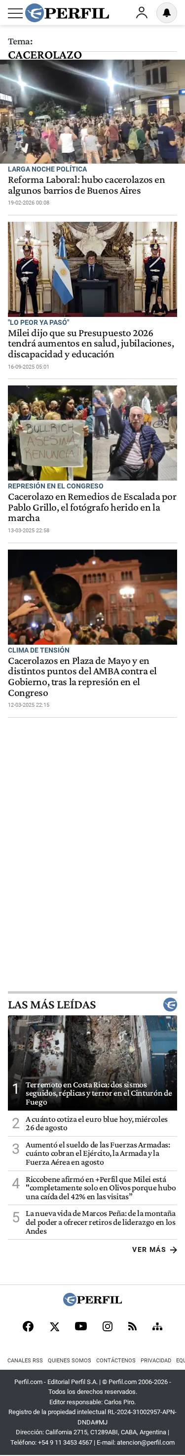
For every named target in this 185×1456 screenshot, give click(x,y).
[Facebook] (28, 1327)
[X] (54, 1327)
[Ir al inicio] (67, 12)
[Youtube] (81, 1327)
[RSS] (132, 1327)
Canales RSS (25, 1360)
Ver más (149, 1249)
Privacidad (156, 1360)
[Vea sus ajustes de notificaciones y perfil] (167, 13)
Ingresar (141, 13)
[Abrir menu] (15, 13)
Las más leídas (52, 1004)
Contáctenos (116, 1360)
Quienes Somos (69, 1360)
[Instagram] (107, 1327)
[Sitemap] (157, 1327)
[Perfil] (92, 1303)
